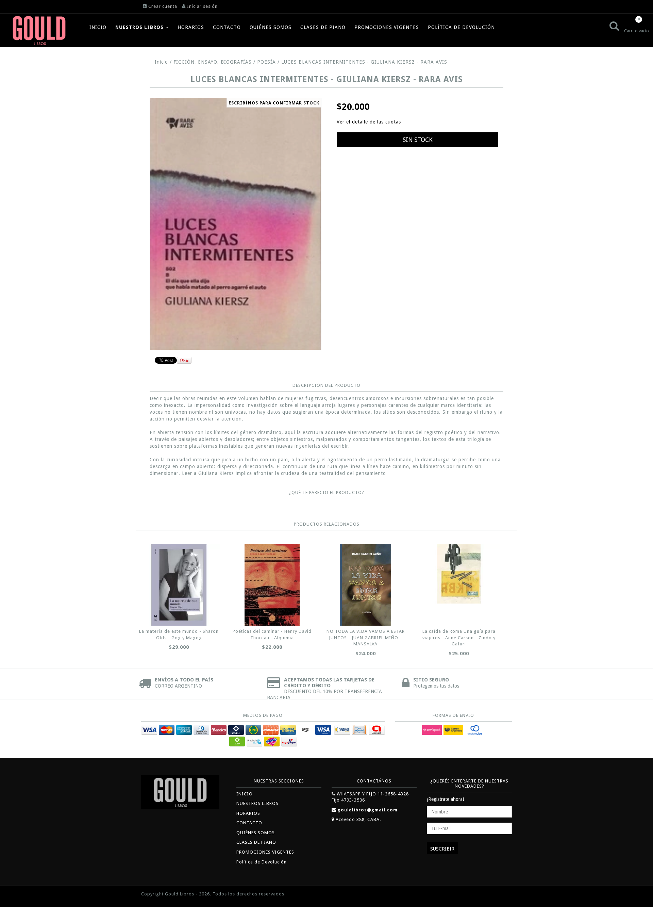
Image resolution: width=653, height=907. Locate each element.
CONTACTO (227, 27)
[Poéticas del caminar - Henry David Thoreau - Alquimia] (272, 585)
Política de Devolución (461, 27)
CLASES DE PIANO (323, 27)
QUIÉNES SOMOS (270, 27)
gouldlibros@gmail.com (368, 809)
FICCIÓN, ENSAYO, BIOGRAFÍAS (212, 62)
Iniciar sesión (202, 6)
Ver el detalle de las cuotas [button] (369, 122)
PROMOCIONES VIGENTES (386, 27)
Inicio (161, 62)
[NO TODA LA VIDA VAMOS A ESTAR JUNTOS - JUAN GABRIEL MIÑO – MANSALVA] (365, 585)
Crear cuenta (162, 6)
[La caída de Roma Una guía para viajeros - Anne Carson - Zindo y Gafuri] (459, 574)
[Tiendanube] (496, 894)
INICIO (97, 27)
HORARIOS (191, 27)
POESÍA (266, 62)
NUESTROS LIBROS (140, 27)
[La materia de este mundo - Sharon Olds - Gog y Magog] (179, 585)
